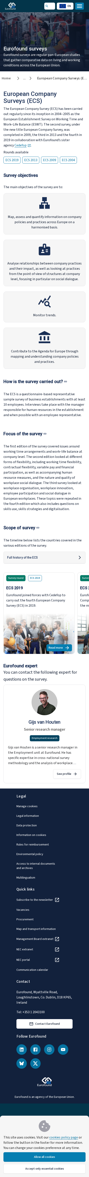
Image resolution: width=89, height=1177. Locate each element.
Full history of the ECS (22, 557)
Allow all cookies (44, 1157)
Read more (60, 648)
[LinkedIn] (21, 1049)
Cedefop (22, 145)
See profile (64, 774)
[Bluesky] (21, 1063)
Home (6, 78)
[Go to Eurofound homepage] (16, 6)
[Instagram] (49, 1049)
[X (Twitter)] (35, 1063)
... (24, 78)
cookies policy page (63, 1137)
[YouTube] (63, 1049)
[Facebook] (35, 1049)
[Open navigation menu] (79, 6)
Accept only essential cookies (44, 1169)
